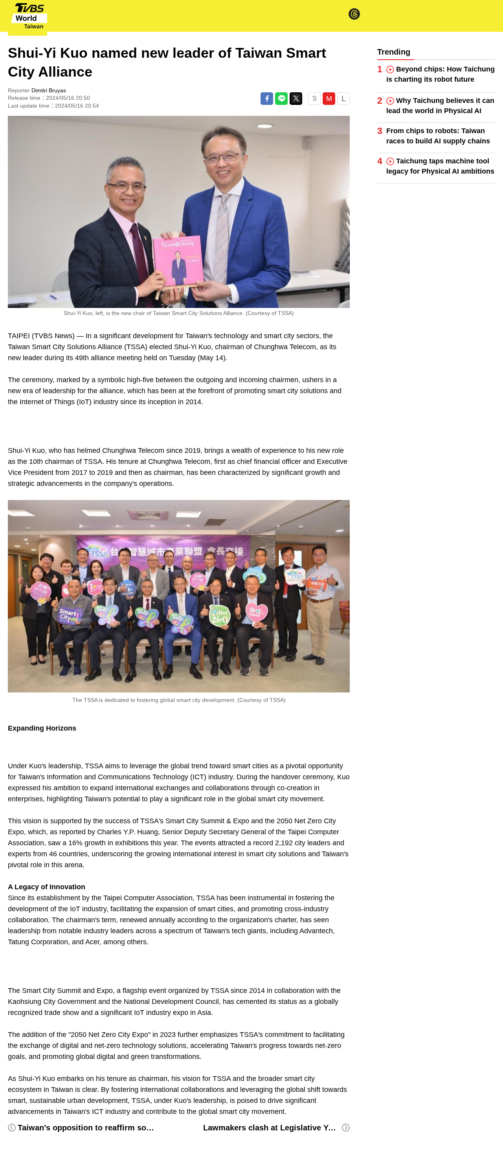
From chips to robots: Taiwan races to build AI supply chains (438, 136)
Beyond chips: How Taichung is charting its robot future (440, 74)
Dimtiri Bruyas (48, 90)
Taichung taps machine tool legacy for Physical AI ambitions (440, 166)
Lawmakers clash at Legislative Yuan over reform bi (300, 1127)
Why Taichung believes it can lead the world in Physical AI (440, 106)
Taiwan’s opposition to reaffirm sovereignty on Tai (112, 1127)
